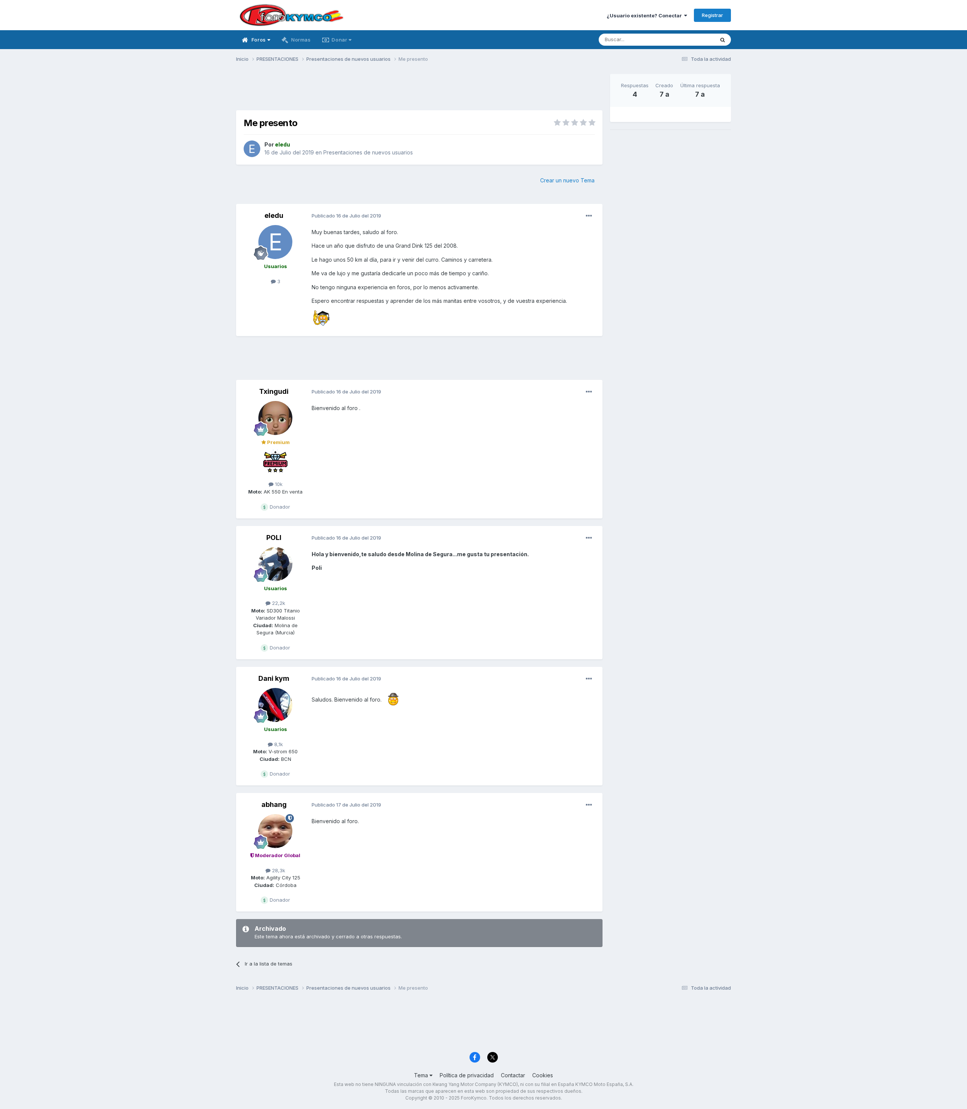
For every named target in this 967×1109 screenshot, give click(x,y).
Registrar (712, 15)
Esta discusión (688, 39)
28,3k (277, 870)
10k (278, 484)
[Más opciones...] (588, 216)
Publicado (346, 216)
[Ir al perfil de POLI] (275, 564)
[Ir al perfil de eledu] (252, 148)
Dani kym (273, 678)
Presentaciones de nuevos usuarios (368, 152)
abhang (274, 804)
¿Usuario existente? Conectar (645, 15)
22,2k (277, 603)
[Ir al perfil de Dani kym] (275, 705)
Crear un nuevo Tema (567, 180)
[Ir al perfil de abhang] (275, 831)
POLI (273, 537)
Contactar (513, 1075)
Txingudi (274, 391)
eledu (273, 215)
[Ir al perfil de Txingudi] (275, 418)
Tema (421, 1075)
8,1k (278, 744)
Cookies (542, 1075)
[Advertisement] (419, 91)
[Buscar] (722, 40)
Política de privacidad (467, 1075)
